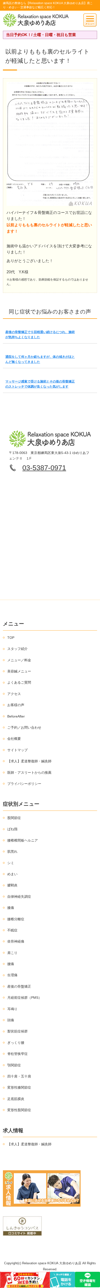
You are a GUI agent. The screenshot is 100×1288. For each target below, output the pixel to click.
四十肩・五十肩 (19, 1076)
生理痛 (12, 975)
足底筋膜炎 (15, 1099)
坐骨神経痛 (15, 941)
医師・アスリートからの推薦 (29, 772)
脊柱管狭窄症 (17, 1054)
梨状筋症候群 (17, 1031)
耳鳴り (12, 1009)
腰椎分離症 (15, 919)
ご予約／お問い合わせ (24, 727)
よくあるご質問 (19, 682)
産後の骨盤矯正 (19, 986)
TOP (10, 638)
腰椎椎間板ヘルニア (22, 840)
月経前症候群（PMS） (24, 997)
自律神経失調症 (19, 896)
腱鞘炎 (12, 885)
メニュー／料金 (19, 660)
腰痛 (10, 964)
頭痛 (10, 1020)
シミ (10, 863)
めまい (12, 874)
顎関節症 (14, 1065)
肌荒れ (12, 851)
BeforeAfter (16, 716)
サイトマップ (17, 750)
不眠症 (12, 930)
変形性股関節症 (19, 1110)
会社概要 (14, 739)
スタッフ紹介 (17, 649)
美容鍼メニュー (19, 671)
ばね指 (12, 829)
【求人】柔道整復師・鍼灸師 (29, 761)
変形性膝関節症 (19, 1087)
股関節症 (14, 818)
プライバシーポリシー (24, 784)
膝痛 (10, 908)
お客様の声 (15, 705)
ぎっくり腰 (15, 1043)
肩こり (12, 953)
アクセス (14, 694)
